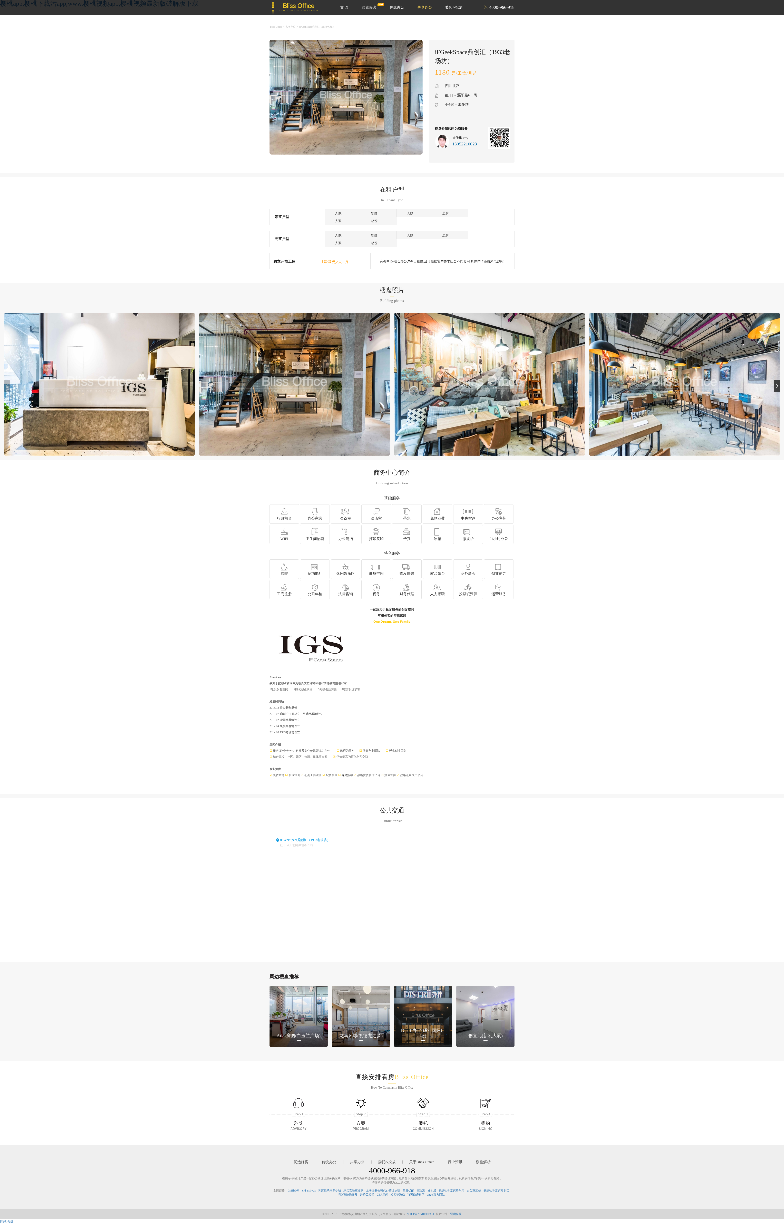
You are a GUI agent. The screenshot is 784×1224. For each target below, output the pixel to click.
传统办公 (397, 7)
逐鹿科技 (456, 1214)
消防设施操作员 (347, 1194)
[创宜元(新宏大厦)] (485, 1016)
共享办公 (425, 7)
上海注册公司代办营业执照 (383, 1190)
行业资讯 (455, 1162)
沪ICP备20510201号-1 (420, 1214)
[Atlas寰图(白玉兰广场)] (299, 1016)
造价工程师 (367, 1194)
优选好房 (369, 7)
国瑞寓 (420, 1190)
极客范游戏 (398, 1194)
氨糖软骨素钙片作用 (451, 1190)
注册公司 (294, 1190)
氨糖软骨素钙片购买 (496, 1190)
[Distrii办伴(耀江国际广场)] (423, 1016)
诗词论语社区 (415, 1194)
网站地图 (6, 1221)
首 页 (344, 7)
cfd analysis (309, 1190)
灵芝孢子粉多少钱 (329, 1190)
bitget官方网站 (436, 1194)
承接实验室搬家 (353, 1190)
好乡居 (432, 1190)
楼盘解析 (483, 1162)
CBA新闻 (382, 1194)
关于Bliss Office (421, 1162)
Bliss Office (276, 26)
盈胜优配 (408, 1190)
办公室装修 (474, 1190)
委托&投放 (454, 7)
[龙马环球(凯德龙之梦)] (361, 1016)
